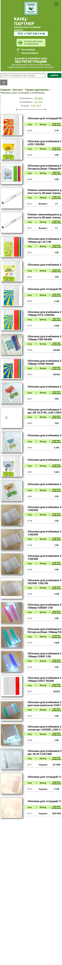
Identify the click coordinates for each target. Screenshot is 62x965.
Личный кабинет (29, 53)
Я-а (40, 102)
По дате (39, 98)
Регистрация (28, 49)
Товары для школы (37, 89)
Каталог (18, 89)
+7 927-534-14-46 (34, 33)
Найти (54, 75)
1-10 (33, 106)
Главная (5, 89)
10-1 (39, 106)
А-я (36, 102)
